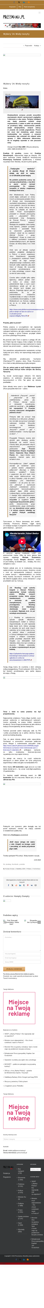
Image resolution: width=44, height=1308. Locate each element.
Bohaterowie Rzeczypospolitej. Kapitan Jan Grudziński (36, 1243)
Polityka (29, 869)
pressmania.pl (22, 1153)
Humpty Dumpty (9, 869)
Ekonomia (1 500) (21, 1179)
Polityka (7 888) (21, 1204)
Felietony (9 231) (21, 1185)
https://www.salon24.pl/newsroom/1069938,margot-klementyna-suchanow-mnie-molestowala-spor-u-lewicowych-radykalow (21, 748)
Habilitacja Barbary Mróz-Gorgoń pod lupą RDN (21, 1077)
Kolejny (36, 45)
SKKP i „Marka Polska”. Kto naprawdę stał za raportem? (36, 1187)
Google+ (3, 1263)
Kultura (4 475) (20, 1191)
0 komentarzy (36, 869)
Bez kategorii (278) (21, 1171)
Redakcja (6, 1173)
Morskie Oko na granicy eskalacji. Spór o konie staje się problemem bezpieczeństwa (36, 1226)
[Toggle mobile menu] (40, 13)
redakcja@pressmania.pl (16, 1150)
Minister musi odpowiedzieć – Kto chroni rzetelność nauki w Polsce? (36, 1206)
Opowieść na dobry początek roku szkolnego (20, 1060)
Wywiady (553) (21, 1230)
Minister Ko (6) (22, 1198)
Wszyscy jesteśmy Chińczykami (16, 1081)
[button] (4, 922)
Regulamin (7, 1177)
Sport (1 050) (20, 1224)
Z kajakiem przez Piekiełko (13, 1086)
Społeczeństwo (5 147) (22, 1217)
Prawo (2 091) (20, 1211)
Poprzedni (28, 45)
